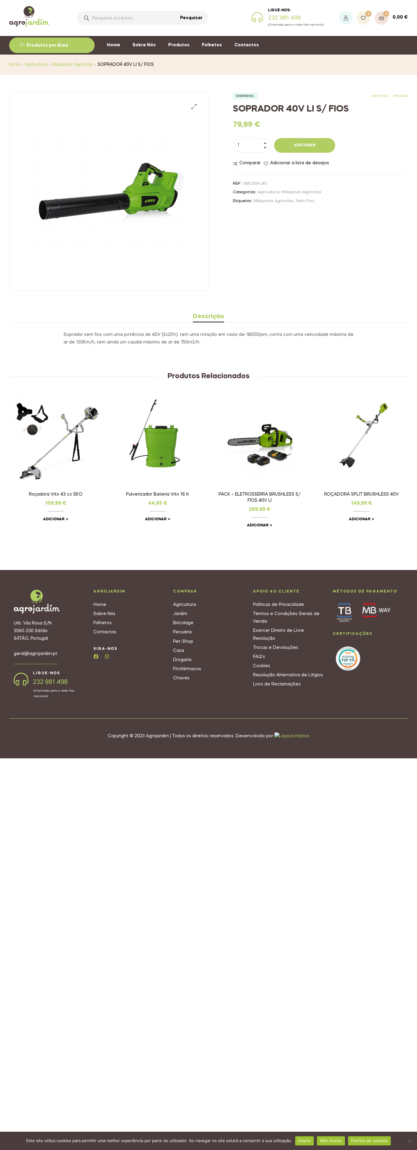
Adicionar (304, 145)
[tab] (208, 316)
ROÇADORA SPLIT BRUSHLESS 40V (361, 494)
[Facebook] (95, 656)
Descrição (208, 317)
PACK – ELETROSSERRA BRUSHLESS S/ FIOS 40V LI (259, 497)
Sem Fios (305, 201)
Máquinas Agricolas (274, 201)
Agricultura (36, 64)
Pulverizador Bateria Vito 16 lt (157, 494)
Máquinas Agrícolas (72, 64)
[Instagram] (106, 656)
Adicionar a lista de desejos (299, 163)
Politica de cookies (369, 1140)
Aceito (304, 1140)
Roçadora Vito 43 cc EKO (55, 494)
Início (14, 64)
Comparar (250, 163)
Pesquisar (191, 18)
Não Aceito (331, 1140)
